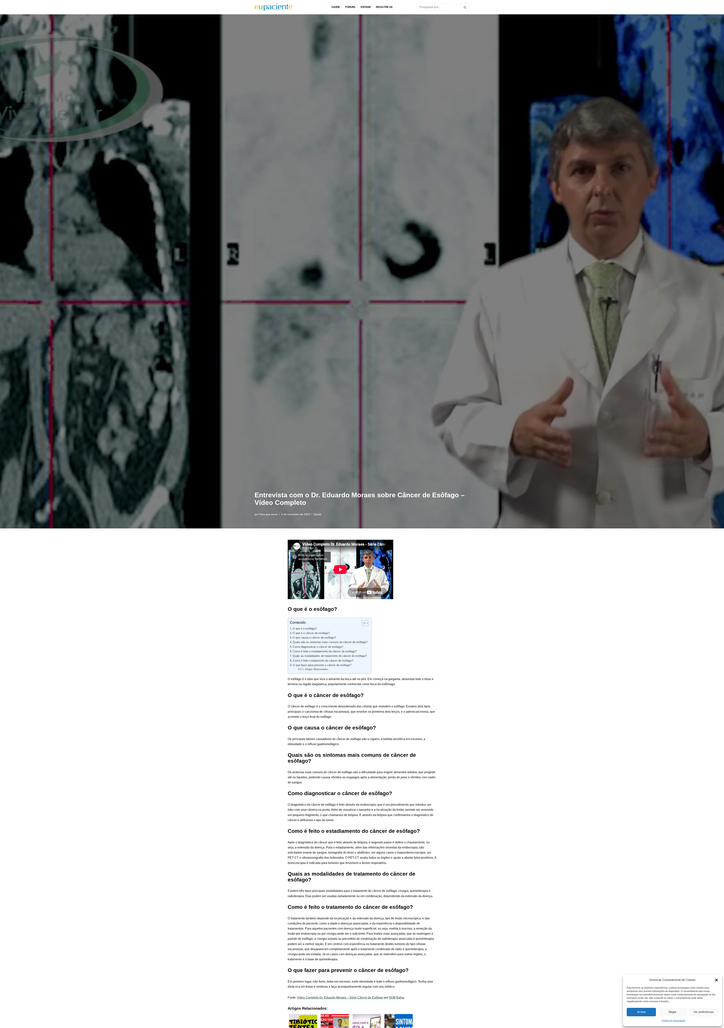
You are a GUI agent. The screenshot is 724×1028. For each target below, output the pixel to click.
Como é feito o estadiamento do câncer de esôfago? (325, 651)
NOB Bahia (396, 997)
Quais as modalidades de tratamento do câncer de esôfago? (330, 655)
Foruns (350, 7)
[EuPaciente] (273, 7)
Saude (317, 514)
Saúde (335, 7)
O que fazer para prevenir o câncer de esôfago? (322, 665)
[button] (716, 980)
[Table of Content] (365, 623)
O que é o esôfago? (305, 628)
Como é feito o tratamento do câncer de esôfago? (323, 660)
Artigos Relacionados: (317, 669)
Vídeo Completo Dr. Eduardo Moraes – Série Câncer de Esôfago (340, 997)
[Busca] (465, 7)
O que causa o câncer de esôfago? (314, 637)
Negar (672, 1011)
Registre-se (384, 7)
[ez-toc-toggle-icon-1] (363, 623)
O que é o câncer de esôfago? (311, 633)
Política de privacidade (673, 1020)
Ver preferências (704, 1011)
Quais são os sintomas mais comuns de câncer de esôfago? (330, 642)
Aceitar (641, 1011)
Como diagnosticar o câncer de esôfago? (318, 646)
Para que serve (268, 514)
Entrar (366, 7)
